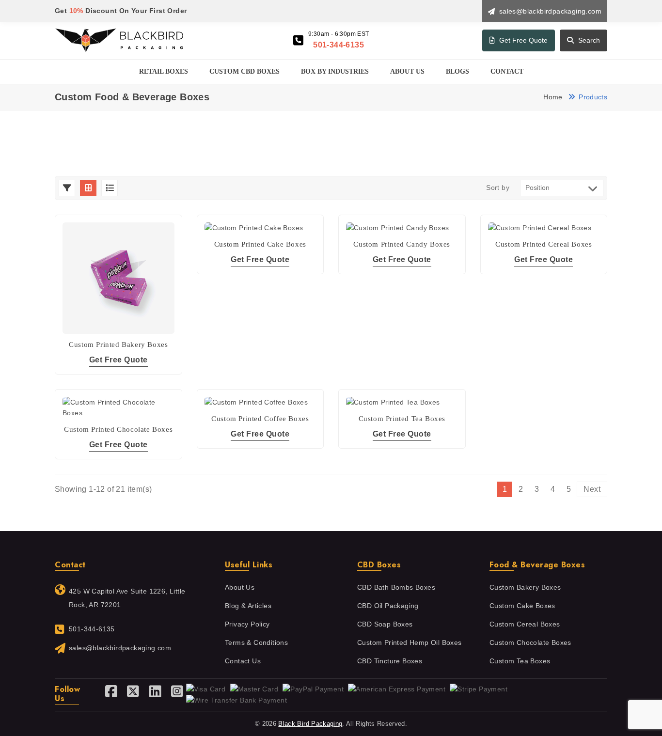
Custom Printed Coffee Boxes (260, 419)
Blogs (457, 71)
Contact (506, 71)
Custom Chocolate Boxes (530, 642)
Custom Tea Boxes (519, 661)
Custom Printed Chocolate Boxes (118, 429)
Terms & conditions (256, 642)
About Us (407, 71)
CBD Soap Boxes (385, 624)
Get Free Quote (522, 40)
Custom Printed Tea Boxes (402, 419)
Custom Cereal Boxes (524, 624)
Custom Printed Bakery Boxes (118, 344)
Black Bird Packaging (310, 723)
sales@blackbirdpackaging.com (120, 648)
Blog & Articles (248, 606)
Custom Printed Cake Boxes (260, 244)
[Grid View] (88, 188)
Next (591, 489)
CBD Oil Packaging (388, 606)
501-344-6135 (338, 45)
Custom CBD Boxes (244, 71)
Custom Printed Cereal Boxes (543, 244)
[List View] (109, 188)
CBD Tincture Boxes (389, 661)
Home (552, 97)
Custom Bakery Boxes (525, 587)
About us (239, 587)
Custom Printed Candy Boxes (401, 244)
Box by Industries (335, 71)
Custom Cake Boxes (522, 606)
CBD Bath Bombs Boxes (396, 587)
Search (588, 40)
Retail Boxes (163, 71)
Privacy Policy (247, 624)
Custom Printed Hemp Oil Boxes (409, 642)
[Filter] (67, 188)
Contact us (243, 661)
